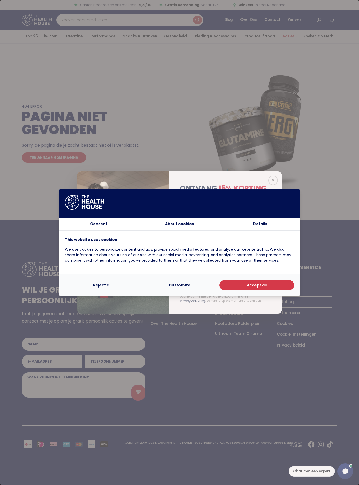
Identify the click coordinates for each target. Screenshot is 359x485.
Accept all (257, 285)
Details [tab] (260, 223)
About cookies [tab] (179, 223)
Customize (180, 285)
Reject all (102, 285)
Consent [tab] (98, 223)
